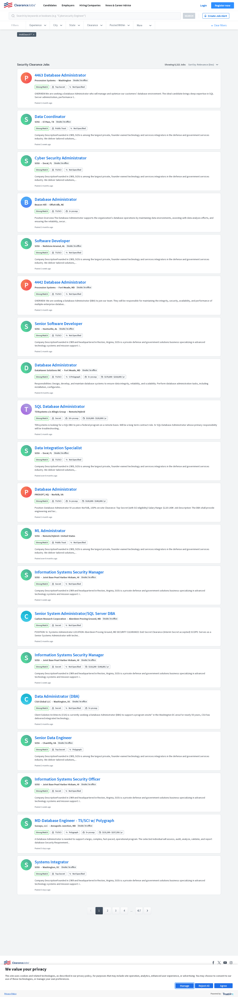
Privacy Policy (10, 993)
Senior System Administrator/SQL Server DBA (75, 613)
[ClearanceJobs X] (219, 962)
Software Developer (52, 240)
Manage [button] (184, 985)
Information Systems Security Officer (67, 779)
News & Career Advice (118, 5)
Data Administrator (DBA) (57, 696)
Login (203, 5)
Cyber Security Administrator (61, 158)
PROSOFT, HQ (42, 494)
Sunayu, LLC (41, 825)
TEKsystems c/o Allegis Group (50, 411)
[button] (38, 25)
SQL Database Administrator (60, 406)
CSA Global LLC (43, 701)
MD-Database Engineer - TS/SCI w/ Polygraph (74, 820)
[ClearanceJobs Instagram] (231, 962)
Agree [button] (223, 985)
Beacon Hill (41, 204)
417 (139, 910)
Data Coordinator (50, 116)
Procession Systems (45, 80)
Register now (222, 5)
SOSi (37, 121)
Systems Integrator (52, 862)
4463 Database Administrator (60, 75)
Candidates (50, 5)
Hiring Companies (90, 5)
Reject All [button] (204, 985)
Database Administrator (56, 199)
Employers (68, 5)
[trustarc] (227, 993)
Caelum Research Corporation (50, 618)
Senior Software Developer (58, 323)
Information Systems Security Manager (69, 572)
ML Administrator (50, 530)
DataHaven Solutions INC (48, 370)
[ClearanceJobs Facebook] (213, 962)
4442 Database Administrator (60, 282)
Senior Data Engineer (53, 737)
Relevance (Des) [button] (205, 64)
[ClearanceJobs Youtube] (225, 962)
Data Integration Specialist (58, 447)
